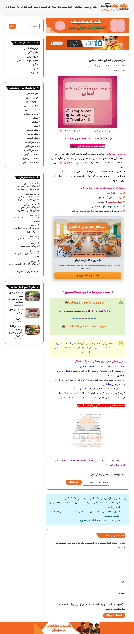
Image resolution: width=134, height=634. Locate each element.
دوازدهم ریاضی (30, 158)
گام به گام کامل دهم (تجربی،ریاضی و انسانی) (16, 297)
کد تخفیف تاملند (42, 7)
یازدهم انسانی (31, 150)
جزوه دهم (117, 474)
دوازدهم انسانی (30, 162)
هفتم (35, 118)
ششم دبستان (31, 114)
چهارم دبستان (31, 106)
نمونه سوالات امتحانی (27, 61)
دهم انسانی (32, 138)
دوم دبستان (32, 98)
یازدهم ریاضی (31, 146)
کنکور (35, 69)
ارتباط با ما (10, 7)
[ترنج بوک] (115, 7)
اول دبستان (32, 94)
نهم (36, 126)
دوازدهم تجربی (30, 154)
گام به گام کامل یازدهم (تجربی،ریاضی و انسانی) (16, 314)
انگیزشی (34, 65)
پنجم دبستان (31, 110)
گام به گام (33, 52)
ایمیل (122, 593)
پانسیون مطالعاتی (82, 7)
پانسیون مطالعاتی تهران (88, 275)
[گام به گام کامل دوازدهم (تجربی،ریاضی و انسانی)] (32, 330)
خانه (95, 7)
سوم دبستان (31, 102)
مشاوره (34, 73)
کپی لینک (74, 482)
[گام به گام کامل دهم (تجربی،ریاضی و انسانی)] (32, 296)
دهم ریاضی (32, 134)
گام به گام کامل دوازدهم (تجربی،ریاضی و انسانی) (16, 331)
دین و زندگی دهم (98, 474)
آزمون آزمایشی (31, 48)
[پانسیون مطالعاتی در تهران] (87, 238)
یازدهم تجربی (31, 142)
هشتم (35, 122)
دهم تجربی (32, 130)
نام (123, 581)
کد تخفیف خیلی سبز (62, 7)
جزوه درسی (32, 56)
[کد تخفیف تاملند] (87, 43)
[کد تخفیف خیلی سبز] (87, 25)
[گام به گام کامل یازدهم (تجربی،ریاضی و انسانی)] (32, 313)
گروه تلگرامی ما (24, 7)
